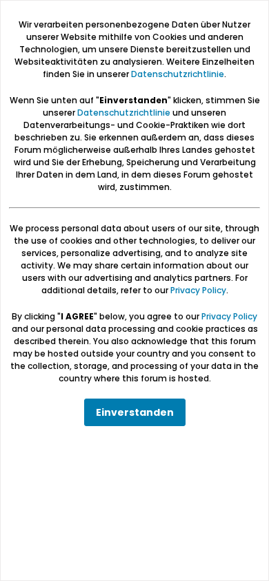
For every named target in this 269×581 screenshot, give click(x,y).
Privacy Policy (198, 290)
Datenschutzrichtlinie (177, 74)
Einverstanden (135, 412)
